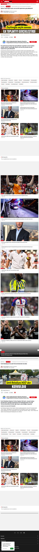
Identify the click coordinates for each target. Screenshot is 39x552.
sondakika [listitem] (21, 84)
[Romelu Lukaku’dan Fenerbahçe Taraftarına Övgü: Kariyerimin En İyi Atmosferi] (29, 131)
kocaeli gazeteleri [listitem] (26, 80)
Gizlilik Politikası (5, 548)
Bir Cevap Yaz (4, 157)
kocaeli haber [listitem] (10, 82)
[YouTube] (24, 533)
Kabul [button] (12, 548)
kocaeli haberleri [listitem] (17, 82)
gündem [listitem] (15, 80)
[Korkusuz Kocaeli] (7, 1)
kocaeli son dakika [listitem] (33, 82)
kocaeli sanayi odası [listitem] (25, 82)
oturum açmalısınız (13, 508)
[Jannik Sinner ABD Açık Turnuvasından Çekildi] (10, 131)
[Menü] (2, 2)
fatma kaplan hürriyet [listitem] (4, 430)
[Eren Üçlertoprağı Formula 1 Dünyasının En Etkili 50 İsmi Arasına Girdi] (10, 114)
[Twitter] (18, 533)
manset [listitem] (2, 84)
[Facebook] (15, 533)
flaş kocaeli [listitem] (11, 80)
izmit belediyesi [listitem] (23, 430)
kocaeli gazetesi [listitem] (34, 80)
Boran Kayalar (6, 11)
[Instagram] (21, 533)
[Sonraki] (9, 4)
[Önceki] (8, 4)
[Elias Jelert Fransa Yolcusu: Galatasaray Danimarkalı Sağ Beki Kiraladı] (10, 98)
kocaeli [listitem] (20, 80)
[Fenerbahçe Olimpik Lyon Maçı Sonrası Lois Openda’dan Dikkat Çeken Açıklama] (19, 331)
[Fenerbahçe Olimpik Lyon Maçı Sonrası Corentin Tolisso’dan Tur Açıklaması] (19, 308)
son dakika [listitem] (8, 84)
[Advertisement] (19, 70)
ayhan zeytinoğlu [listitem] (4, 80)
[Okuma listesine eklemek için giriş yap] (15, 37)
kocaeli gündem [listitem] (4, 82)
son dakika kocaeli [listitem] (14, 84)
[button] (37, 2)
